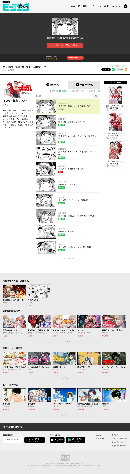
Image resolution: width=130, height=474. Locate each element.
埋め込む (121, 69)
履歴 (85, 6)
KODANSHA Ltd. (34, 465)
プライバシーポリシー (119, 439)
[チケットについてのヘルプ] (99, 91)
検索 (106, 6)
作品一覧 (75, 6)
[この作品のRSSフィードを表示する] (126, 69)
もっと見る (67, 258)
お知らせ (99, 435)
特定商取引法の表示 (119, 446)
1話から (96, 96)
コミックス (95, 6)
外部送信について (118, 442)
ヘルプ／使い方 (101, 439)
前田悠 (6, 104)
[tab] (52, 85)
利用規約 (115, 435)
